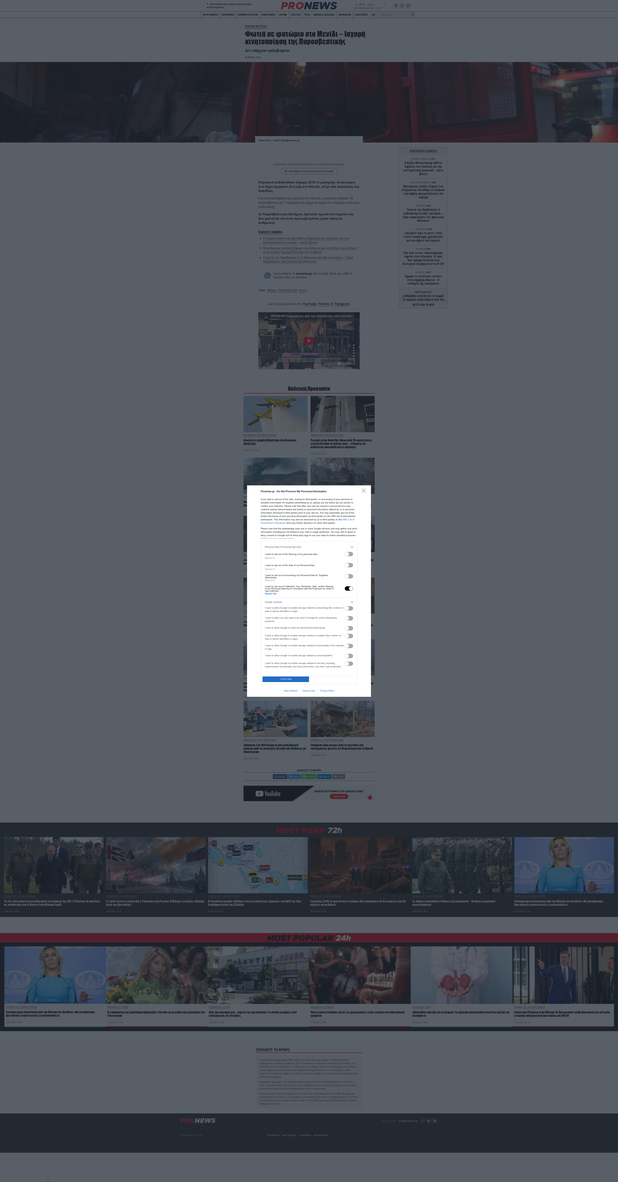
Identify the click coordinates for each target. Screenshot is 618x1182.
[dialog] (309, 591)
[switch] (349, 554)
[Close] (365, 492)
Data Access (309, 690)
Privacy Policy (327, 690)
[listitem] (309, 547)
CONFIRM (286, 679)
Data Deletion (291, 690)
